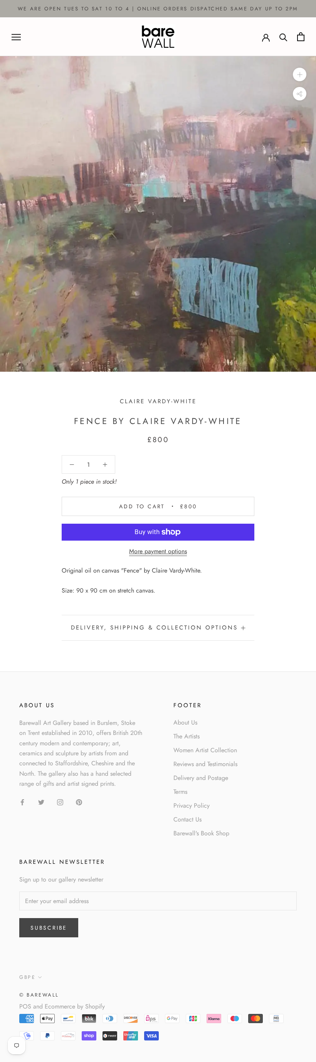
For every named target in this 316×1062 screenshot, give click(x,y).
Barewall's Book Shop (201, 833)
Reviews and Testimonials (205, 764)
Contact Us (187, 819)
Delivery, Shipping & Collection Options (154, 627)
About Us (185, 722)
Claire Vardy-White (158, 401)
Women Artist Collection (205, 750)
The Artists (186, 736)
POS (25, 1006)
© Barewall (39, 995)
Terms (180, 791)
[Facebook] (22, 802)
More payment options (158, 551)
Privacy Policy (191, 805)
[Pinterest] (79, 802)
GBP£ (27, 977)
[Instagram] (60, 802)
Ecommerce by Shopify (75, 1006)
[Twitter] (41, 802)
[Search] (283, 37)
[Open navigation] (16, 36)
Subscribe (48, 928)
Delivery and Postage (200, 777)
